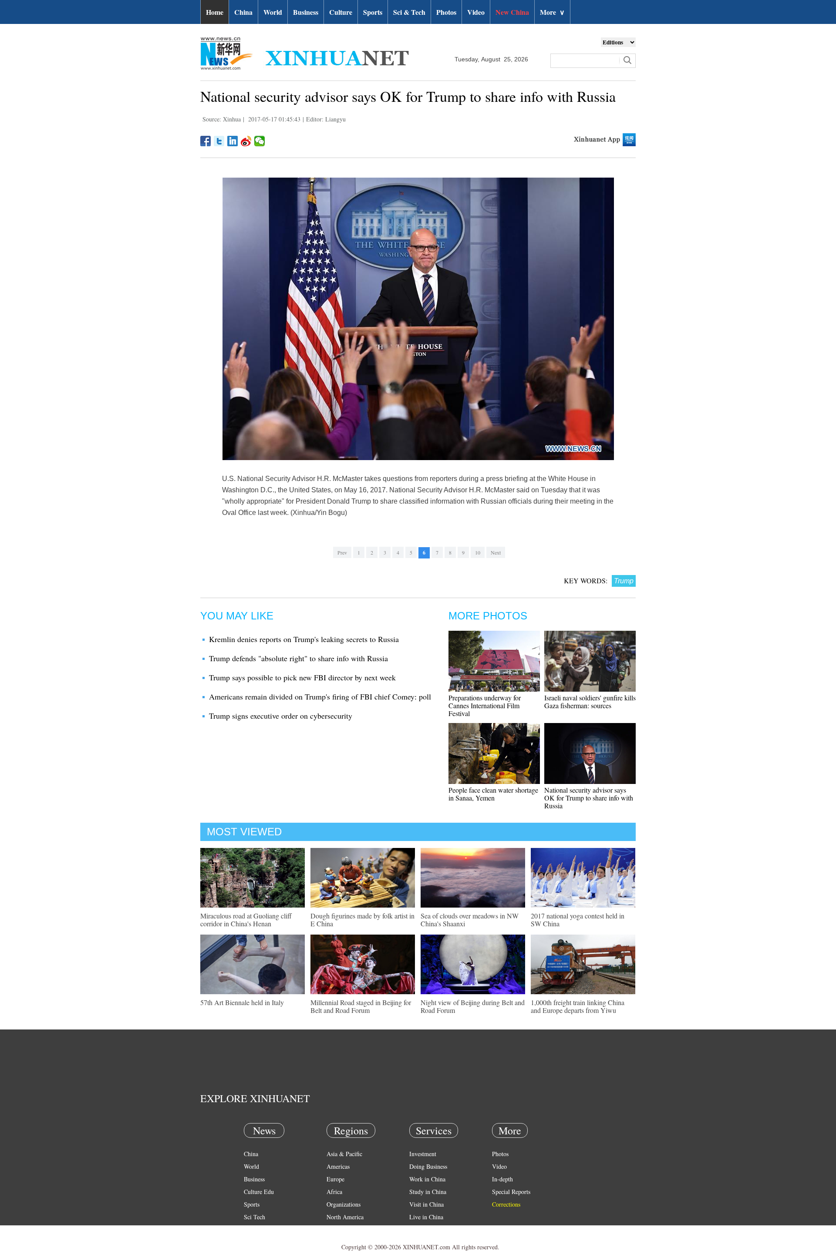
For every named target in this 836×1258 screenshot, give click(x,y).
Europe (335, 1179)
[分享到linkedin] (232, 141)
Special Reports (511, 1191)
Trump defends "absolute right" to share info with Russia (298, 658)
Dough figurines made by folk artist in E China (362, 919)
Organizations (344, 1204)
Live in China (426, 1217)
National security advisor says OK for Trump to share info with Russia (588, 797)
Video (476, 12)
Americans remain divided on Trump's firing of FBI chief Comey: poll (320, 696)
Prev (342, 552)
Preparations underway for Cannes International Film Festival (484, 705)
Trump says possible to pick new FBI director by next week (302, 677)
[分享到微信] (259, 141)
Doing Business (428, 1166)
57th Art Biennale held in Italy (242, 1002)
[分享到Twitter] (219, 141)
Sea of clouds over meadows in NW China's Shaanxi (470, 919)
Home (214, 12)
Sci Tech (254, 1217)
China (243, 12)
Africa (334, 1191)
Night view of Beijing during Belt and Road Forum (473, 1006)
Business (305, 12)
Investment (422, 1154)
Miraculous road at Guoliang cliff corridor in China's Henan (246, 919)
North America (345, 1217)
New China (512, 12)
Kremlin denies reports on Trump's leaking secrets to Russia (304, 639)
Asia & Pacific (344, 1154)
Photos (446, 12)
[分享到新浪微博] (246, 141)
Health (252, 1229)
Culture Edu (259, 1191)
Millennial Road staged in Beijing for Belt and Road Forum (360, 1006)
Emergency (423, 1229)
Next (496, 552)
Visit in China (426, 1204)
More (552, 12)
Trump (624, 581)
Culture (340, 12)
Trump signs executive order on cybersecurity (280, 715)
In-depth (502, 1179)
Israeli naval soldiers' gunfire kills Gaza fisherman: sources (590, 701)
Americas (338, 1166)
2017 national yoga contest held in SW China (577, 919)
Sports (372, 12)
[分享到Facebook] (205, 141)
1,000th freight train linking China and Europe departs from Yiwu (577, 1006)
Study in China (427, 1191)
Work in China (427, 1179)
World (272, 12)
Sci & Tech (409, 12)
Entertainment (261, 1242)
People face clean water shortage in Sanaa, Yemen (493, 793)
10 (477, 552)
